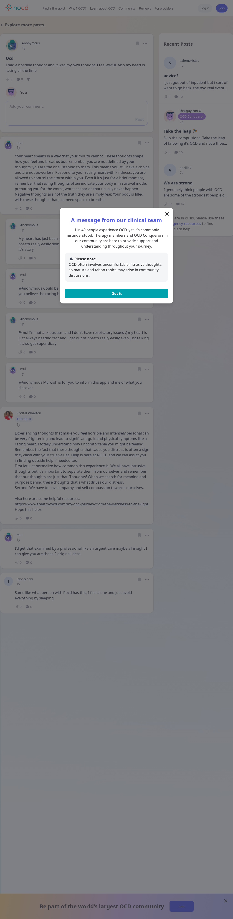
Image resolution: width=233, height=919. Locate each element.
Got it (116, 293)
